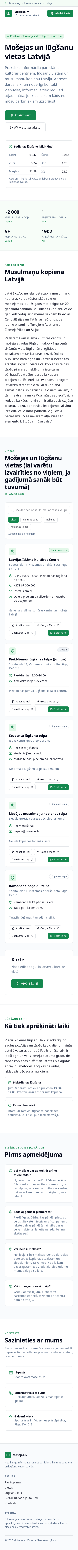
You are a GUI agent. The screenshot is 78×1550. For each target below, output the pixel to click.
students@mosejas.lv (28, 753)
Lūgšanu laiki (14, 1493)
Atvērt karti (62, 13)
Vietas (9, 1487)
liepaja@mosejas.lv (26, 831)
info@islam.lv (23, 591)
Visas (14, 519)
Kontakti (10, 1503)
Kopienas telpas (19, 526)
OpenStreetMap (20, 632)
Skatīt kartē (60, 632)
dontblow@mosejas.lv (30, 1377)
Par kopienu (13, 1482)
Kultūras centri (31, 519)
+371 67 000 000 (24, 585)
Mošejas (50, 519)
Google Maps (47, 625)
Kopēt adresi (23, 625)
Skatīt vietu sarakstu (25, 127)
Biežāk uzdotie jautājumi (21, 1498)
